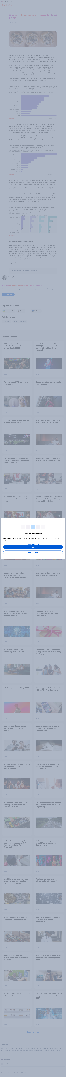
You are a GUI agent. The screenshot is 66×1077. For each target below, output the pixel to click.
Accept (33, 547)
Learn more (29, 540)
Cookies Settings (33, 544)
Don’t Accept (33, 552)
